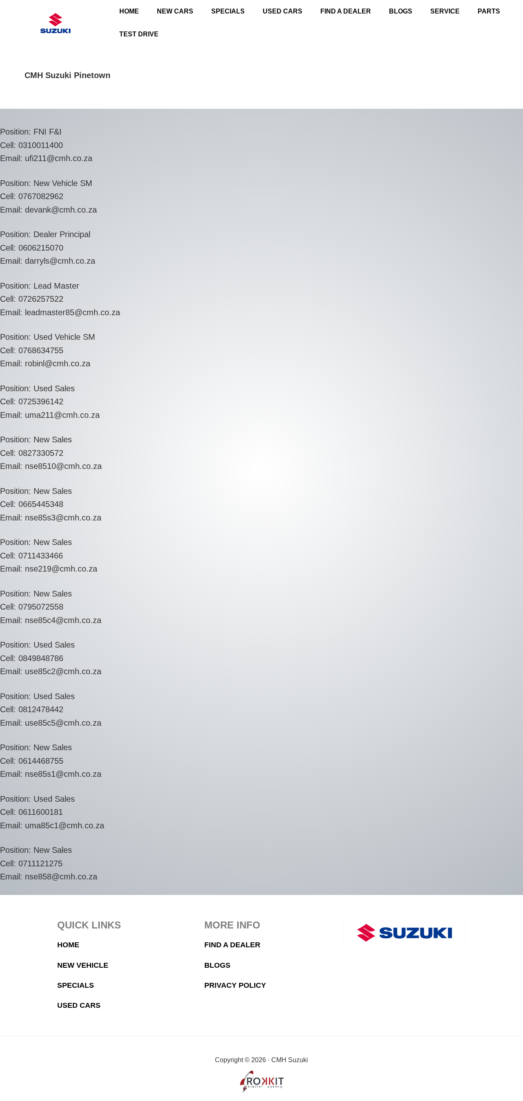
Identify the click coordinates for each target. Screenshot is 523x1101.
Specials (75, 985)
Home (68, 945)
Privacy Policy (235, 985)
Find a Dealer (232, 945)
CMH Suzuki (55, 23)
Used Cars (79, 1005)
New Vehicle (82, 965)
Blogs (217, 965)
